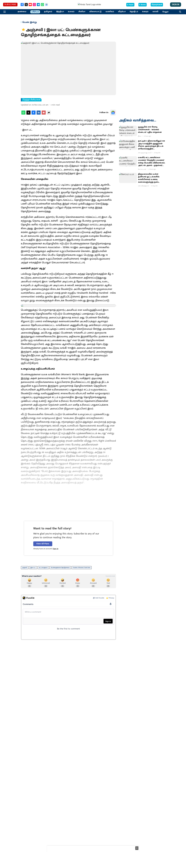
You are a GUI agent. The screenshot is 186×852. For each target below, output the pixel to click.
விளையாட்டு (95, 11)
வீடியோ (122, 11)
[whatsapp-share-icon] (23, 114)
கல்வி (155, 11)
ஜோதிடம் (134, 11)
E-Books (142, 4)
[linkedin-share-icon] (39, 114)
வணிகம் (110, 11)
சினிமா (81, 11)
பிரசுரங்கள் (156, 4)
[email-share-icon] (44, 114)
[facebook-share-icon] (34, 114)
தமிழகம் (48, 11)
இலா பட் (33, 568)
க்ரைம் (145, 11)
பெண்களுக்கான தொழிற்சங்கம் (60, 568)
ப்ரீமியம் (35, 12)
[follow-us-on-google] (113, 113)
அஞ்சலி (24, 568)
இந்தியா (60, 11)
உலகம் (71, 11)
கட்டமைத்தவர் (43, 568)
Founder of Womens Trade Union (81, 568)
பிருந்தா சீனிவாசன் (31, 99)
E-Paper (130, 4)
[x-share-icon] (28, 114)
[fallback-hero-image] (128, 131)
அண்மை (21, 11)
